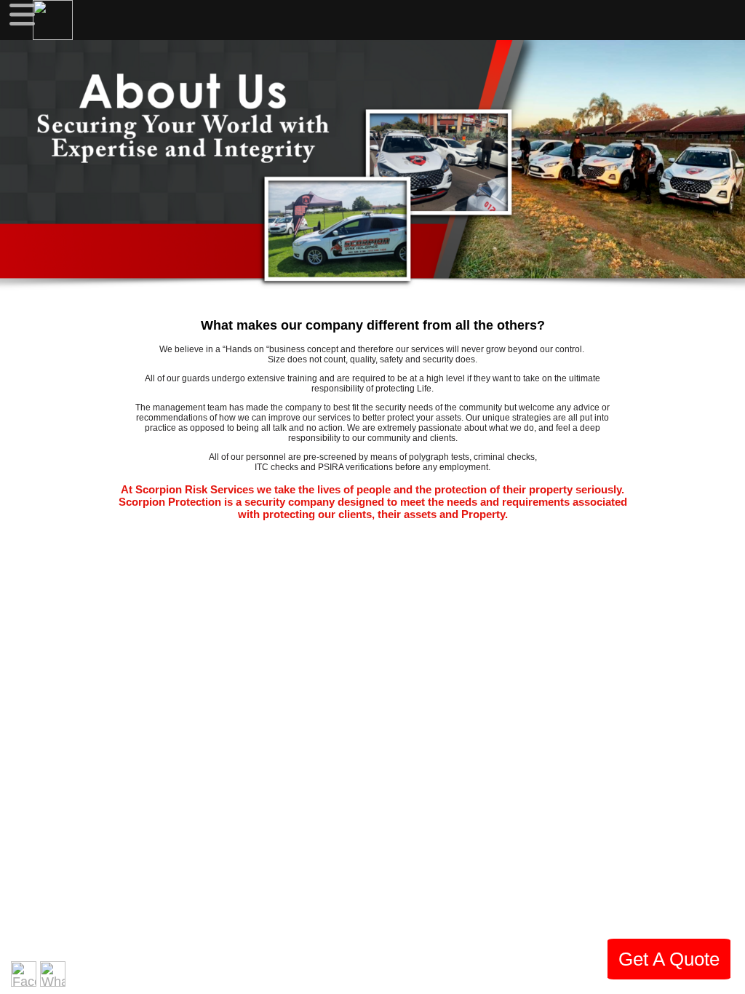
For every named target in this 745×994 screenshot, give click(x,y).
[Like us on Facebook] (23, 974)
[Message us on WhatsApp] (52, 974)
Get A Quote (669, 959)
